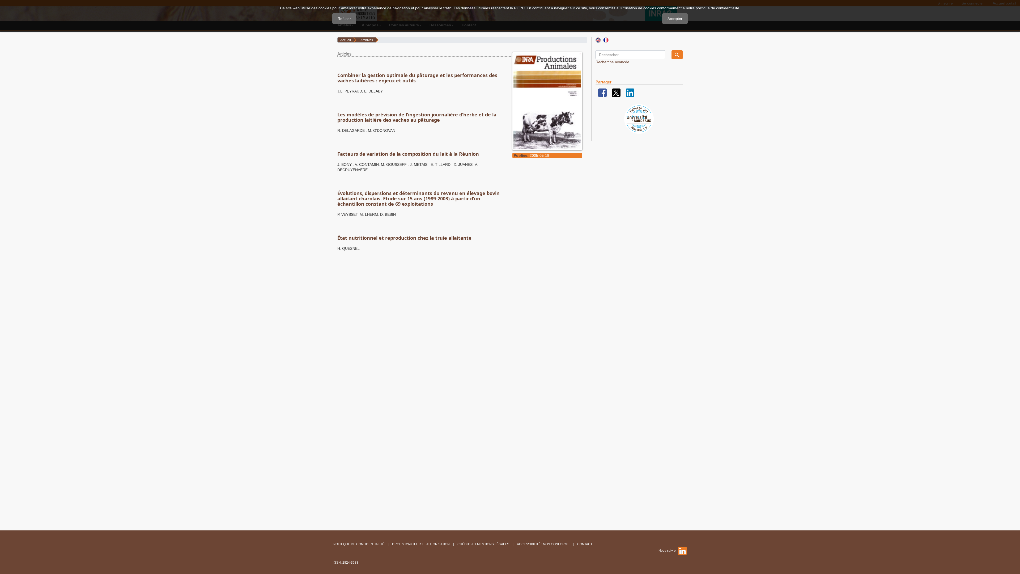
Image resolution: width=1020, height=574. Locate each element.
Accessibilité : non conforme (543, 544)
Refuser (344, 18)
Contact (584, 544)
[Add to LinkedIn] (630, 92)
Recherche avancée (612, 62)
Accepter (675, 18)
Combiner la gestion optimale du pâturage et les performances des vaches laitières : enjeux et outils (417, 78)
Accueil (345, 40)
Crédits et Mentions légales (483, 544)
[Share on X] (616, 92)
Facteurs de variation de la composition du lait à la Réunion (408, 154)
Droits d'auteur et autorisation (421, 544)
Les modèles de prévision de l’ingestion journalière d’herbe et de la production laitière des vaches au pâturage (416, 117)
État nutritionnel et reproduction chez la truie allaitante (404, 238)
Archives (366, 40)
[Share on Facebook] (602, 92)
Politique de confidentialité (358, 544)
